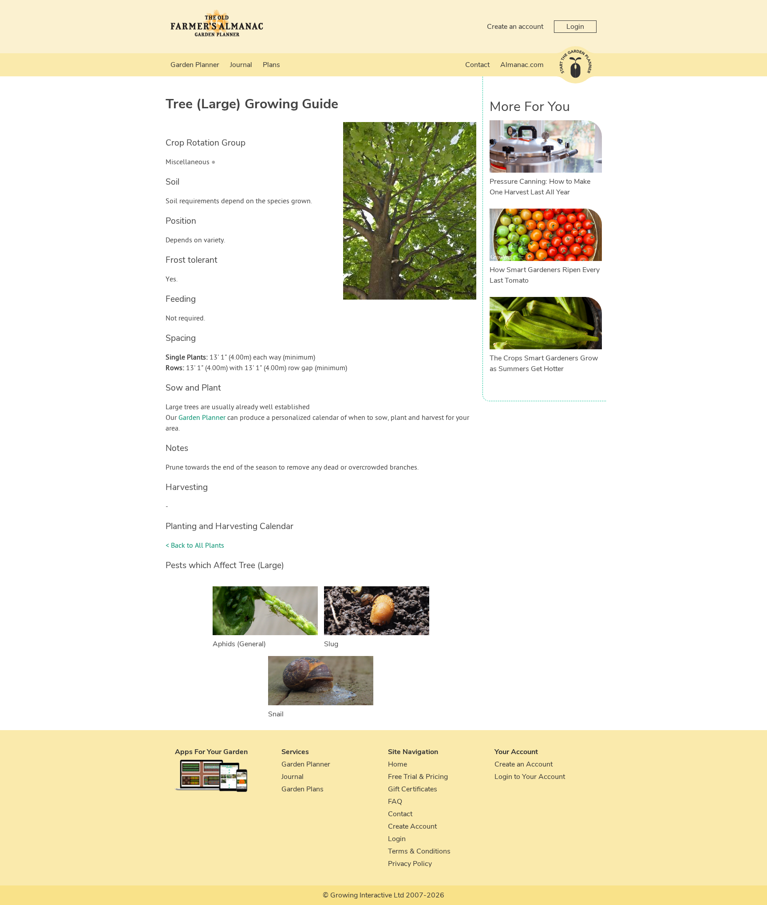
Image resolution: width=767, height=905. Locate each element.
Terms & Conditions (419, 851)
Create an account (515, 27)
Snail (276, 714)
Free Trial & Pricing (418, 777)
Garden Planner (194, 65)
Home (397, 764)
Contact (477, 65)
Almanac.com (522, 65)
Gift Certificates (412, 789)
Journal (241, 65)
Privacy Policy (410, 864)
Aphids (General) (239, 644)
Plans (271, 65)
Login (575, 27)
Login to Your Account (529, 777)
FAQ (395, 801)
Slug (331, 644)
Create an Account (523, 764)
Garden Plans (302, 789)
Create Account (412, 826)
